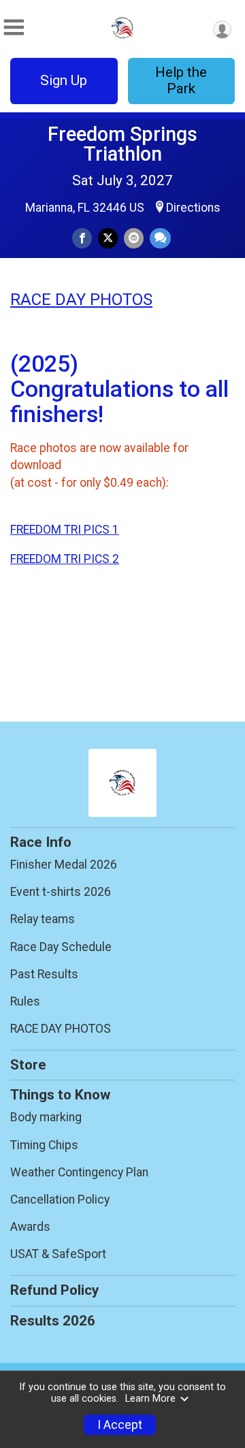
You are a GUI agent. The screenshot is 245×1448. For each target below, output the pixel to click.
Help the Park (181, 80)
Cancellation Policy (60, 1199)
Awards (30, 1227)
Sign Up (63, 80)
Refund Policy (54, 1290)
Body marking (46, 1117)
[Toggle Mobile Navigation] (13, 28)
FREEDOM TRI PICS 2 (64, 559)
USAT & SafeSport (58, 1254)
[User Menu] (222, 29)
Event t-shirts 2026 (60, 892)
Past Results (44, 974)
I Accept (119, 1425)
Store (28, 1065)
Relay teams (42, 919)
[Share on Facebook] (82, 238)
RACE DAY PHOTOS (81, 299)
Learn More (150, 1398)
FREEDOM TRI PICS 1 (64, 529)
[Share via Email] (134, 238)
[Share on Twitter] (108, 238)
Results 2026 (52, 1321)
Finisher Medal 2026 (63, 864)
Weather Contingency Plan (79, 1172)
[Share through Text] (160, 238)
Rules (25, 1001)
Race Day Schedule (61, 947)
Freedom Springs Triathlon (122, 144)
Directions (193, 207)
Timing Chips (44, 1145)
